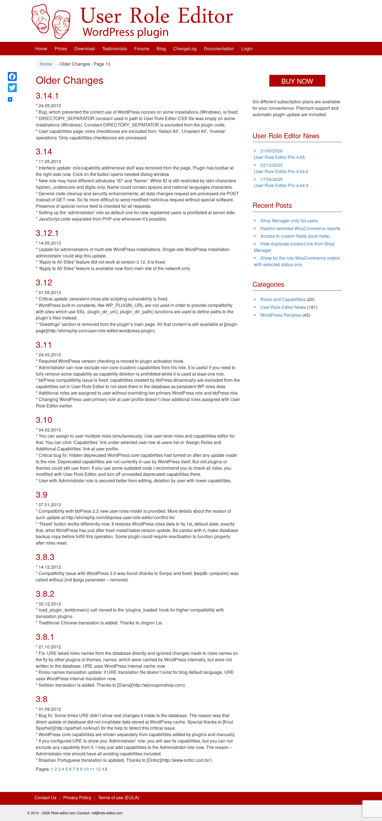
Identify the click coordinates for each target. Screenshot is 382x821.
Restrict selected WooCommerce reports (300, 228)
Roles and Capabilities (283, 299)
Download (84, 48)
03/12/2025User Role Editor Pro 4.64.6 (281, 168)
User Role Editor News (283, 307)
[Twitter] (12, 87)
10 (86, 769)
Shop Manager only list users (289, 220)
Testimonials (114, 48)
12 (98, 769)
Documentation (219, 48)
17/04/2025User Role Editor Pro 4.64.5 (281, 182)
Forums (141, 48)
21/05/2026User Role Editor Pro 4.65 (279, 153)
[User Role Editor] (132, 21)
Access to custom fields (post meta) (295, 236)
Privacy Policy (77, 797)
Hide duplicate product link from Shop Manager (294, 246)
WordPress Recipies (280, 315)
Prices (61, 48)
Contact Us (45, 797)
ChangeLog (185, 48)
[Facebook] (12, 76)
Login (247, 48)
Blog (161, 48)
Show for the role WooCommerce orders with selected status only (297, 261)
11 (92, 769)
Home (41, 48)
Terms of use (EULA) (118, 797)
